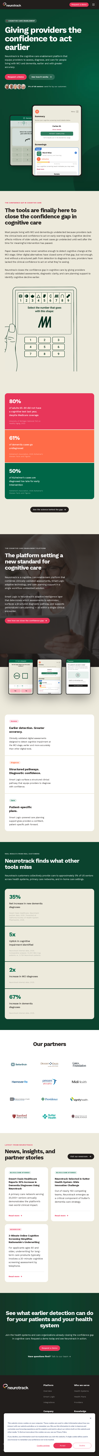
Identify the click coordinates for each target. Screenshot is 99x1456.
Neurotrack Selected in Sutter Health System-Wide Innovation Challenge (72, 1182)
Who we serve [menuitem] (81, 1385)
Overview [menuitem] (47, 1391)
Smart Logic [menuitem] (49, 1397)
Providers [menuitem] (78, 1402)
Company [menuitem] (48, 1411)
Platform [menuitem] (48, 1385)
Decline (82, 1446)
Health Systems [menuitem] (81, 1391)
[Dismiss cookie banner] (90, 1418)
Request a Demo (16, 77)
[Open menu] (93, 4)
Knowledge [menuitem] (80, 1411)
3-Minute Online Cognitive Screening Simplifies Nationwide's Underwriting (24, 1239)
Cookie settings (43, 1446)
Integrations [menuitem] (49, 1402)
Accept (62, 1446)
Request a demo (79, 5)
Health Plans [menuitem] (80, 1397)
